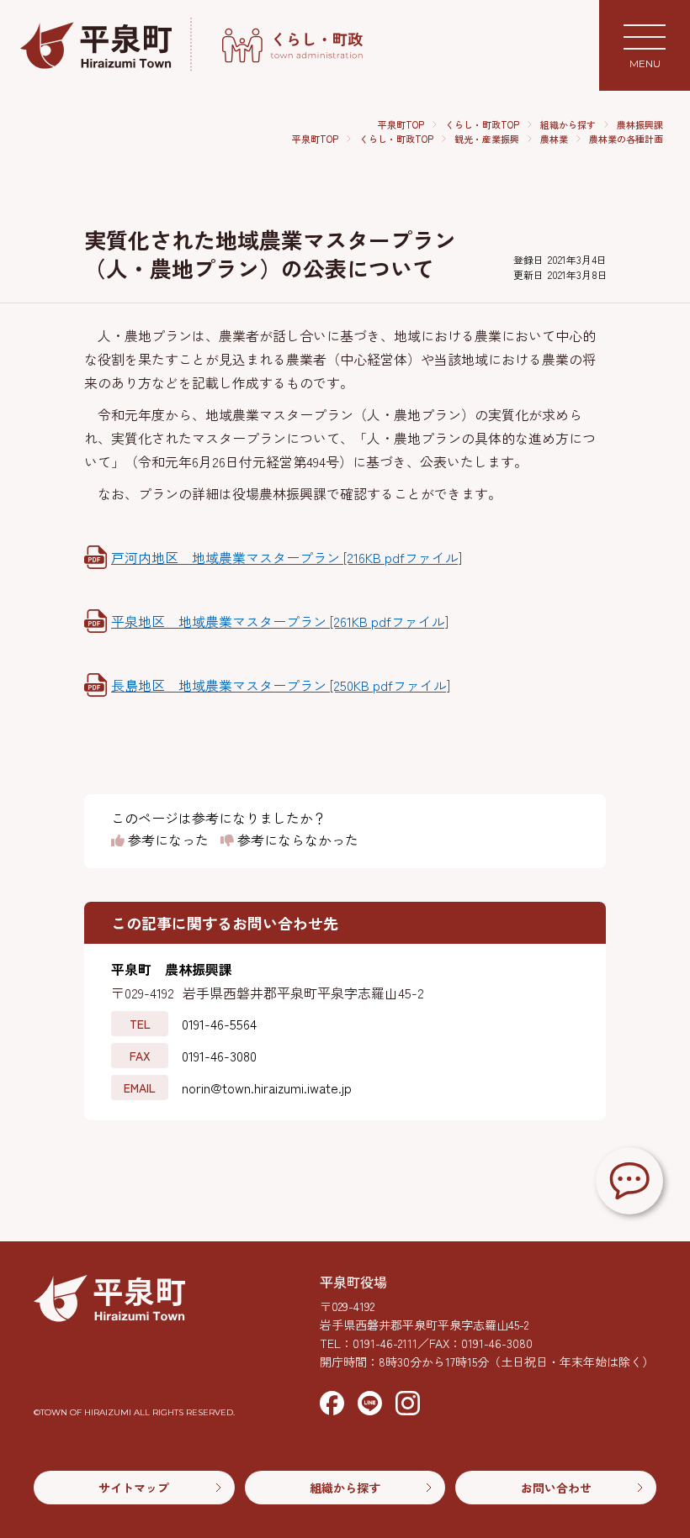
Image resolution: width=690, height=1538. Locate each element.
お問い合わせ (556, 1487)
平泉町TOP (401, 124)
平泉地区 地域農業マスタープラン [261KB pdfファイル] (279, 621)
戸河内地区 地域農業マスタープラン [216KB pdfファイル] (286, 557)
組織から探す (568, 124)
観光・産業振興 (486, 138)
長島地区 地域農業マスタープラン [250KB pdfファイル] (280, 685)
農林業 (554, 138)
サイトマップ (133, 1487)
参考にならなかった (296, 840)
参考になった (167, 840)
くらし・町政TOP (482, 124)
